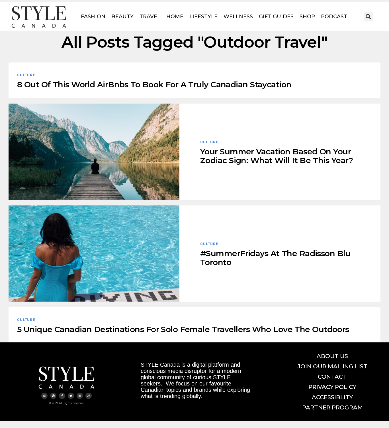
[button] (368, 16)
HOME (174, 16)
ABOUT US (332, 356)
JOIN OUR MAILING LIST (332, 366)
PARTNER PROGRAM (332, 407)
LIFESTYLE (203, 16)
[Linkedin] (80, 396)
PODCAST (334, 16)
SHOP (307, 16)
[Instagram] (44, 396)
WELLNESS (238, 16)
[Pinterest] (53, 396)
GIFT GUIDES (276, 16)
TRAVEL (150, 16)
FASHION (93, 16)
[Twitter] (71, 396)
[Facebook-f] (62, 396)
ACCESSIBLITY (332, 397)
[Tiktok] (88, 396)
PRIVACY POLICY (332, 386)
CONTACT (332, 376)
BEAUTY (122, 16)
